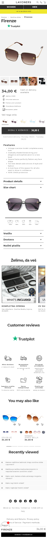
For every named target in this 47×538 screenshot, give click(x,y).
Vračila (7, 233)
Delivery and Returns (16, 519)
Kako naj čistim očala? (15, 483)
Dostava (8, 239)
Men (34, 7)
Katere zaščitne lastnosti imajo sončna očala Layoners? (24, 463)
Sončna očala (15, 17)
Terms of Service (13, 523)
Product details (13, 181)
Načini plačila (11, 245)
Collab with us (37, 508)
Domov (4, 17)
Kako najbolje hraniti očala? (17, 488)
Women (11, 7)
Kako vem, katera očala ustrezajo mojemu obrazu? (23, 477)
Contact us (25, 508)
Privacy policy (33, 519)
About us (7, 508)
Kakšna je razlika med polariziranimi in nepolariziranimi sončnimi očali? (22, 470)
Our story (16, 508)
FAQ (23, 511)
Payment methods (31, 523)
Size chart (9, 187)
